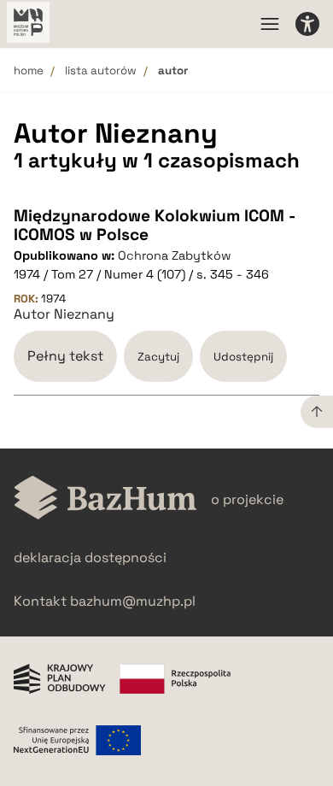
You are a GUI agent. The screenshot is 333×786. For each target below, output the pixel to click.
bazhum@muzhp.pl (133, 601)
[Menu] (270, 24)
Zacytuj (158, 356)
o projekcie (247, 499)
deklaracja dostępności (90, 557)
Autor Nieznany (64, 314)
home (29, 70)
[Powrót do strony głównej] (105, 499)
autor (173, 70)
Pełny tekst (65, 356)
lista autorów (101, 70)
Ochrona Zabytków (174, 255)
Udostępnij (243, 356)
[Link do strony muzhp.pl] (28, 24)
